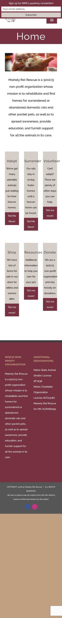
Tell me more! (50, 213)
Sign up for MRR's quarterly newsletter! (31, 3)
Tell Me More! (12, 218)
